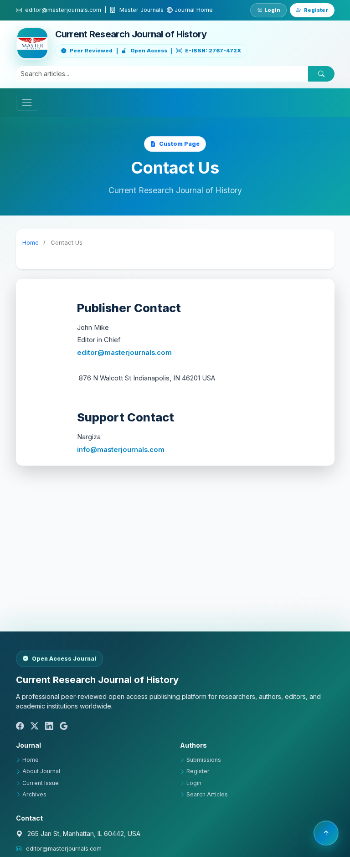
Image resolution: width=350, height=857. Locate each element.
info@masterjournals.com (121, 450)
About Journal (41, 771)
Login (272, 10)
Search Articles (207, 794)
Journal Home (193, 9)
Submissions (203, 759)
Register (316, 10)
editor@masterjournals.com (124, 353)
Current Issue (40, 783)
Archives (34, 794)
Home (30, 242)
